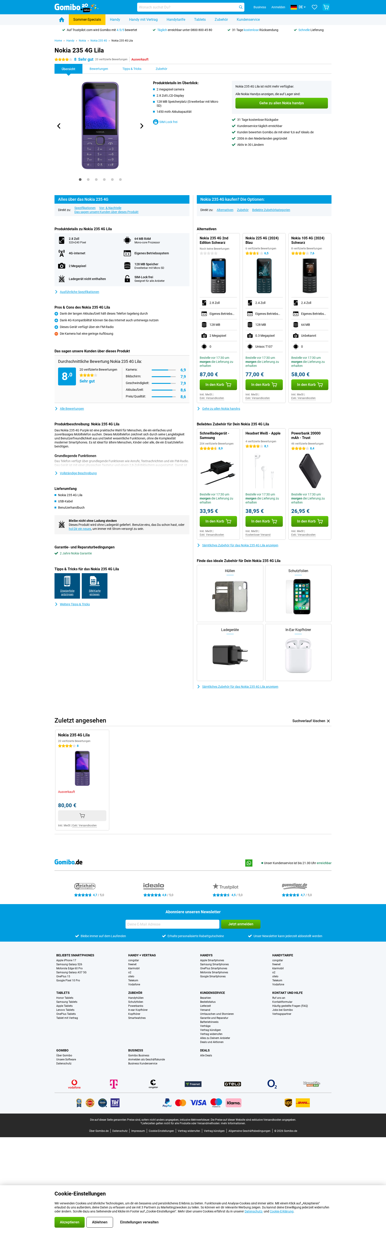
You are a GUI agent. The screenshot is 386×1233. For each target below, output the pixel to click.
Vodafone (134, 984)
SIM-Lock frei (168, 122)
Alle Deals (206, 1055)
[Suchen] (240, 7)
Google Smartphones (213, 976)
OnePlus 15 (63, 976)
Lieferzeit (205, 1005)
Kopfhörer (134, 1014)
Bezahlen (205, 997)
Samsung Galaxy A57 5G (71, 972)
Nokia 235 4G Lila (122, 40)
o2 (129, 972)
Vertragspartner (281, 1014)
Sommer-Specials (87, 19)
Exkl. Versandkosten (212, 398)
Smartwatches (137, 1018)
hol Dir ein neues (80, 529)
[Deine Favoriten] (314, 7)
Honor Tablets (64, 997)
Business (135, 1050)
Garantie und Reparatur (214, 1018)
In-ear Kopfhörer (138, 1009)
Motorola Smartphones (214, 972)
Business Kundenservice (142, 1063)
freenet (132, 964)
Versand (205, 1009)
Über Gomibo (64, 1055)
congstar (133, 960)
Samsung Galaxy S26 (69, 964)
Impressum (138, 1131)
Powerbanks (135, 1005)
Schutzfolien (135, 1001)
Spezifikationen (85, 208)
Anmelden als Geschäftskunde (146, 1059)
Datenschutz (63, 1063)
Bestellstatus (208, 1001)
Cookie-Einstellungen (161, 1131)
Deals (205, 1050)
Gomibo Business (138, 1055)
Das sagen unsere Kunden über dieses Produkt (106, 212)
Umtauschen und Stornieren (217, 1014)
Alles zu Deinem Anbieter (215, 1038)
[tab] (80, 179)
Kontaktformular (282, 1001)
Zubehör (221, 19)
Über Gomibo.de (99, 1131)
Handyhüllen (136, 997)
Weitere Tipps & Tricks (75, 604)
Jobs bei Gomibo (282, 1009)
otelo (131, 976)
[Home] (62, 19)
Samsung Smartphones (214, 964)
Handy (115, 19)
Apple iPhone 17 (66, 960)
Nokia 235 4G (98, 40)
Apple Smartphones (212, 960)
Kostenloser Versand (258, 534)
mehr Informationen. (233, 1123)
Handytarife (176, 19)
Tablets (200, 19)
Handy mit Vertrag (143, 19)
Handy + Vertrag (142, 955)
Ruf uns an (278, 997)
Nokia (82, 40)
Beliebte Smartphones (75, 955)
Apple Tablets (64, 1005)
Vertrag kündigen (210, 1030)
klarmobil (134, 968)
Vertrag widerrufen (211, 1034)
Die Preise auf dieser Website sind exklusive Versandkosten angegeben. (253, 1119)
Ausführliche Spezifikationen (79, 292)
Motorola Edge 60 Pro (69, 968)
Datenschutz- (254, 1211)
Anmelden (278, 7)
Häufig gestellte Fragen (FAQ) (290, 1005)
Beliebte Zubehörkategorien (271, 210)
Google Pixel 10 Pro (68, 980)
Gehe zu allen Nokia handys (221, 408)
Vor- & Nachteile (110, 208)
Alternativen (225, 210)
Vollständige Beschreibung (78, 473)
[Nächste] (141, 125)
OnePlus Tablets (66, 1014)
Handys (206, 955)
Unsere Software (66, 1059)
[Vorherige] (59, 125)
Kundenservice (248, 19)
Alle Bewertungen (72, 408)
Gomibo (62, 1050)
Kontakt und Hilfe (287, 993)
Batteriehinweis (209, 1022)
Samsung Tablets (66, 1001)
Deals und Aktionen (212, 1042)
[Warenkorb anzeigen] (326, 7)
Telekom (133, 980)
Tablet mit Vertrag (67, 1018)
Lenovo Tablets (65, 1009)
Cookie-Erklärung (282, 1211)
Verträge (205, 1026)
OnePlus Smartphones (213, 968)
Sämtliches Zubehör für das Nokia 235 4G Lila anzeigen (240, 545)
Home (58, 40)
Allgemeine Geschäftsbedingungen (250, 1131)
